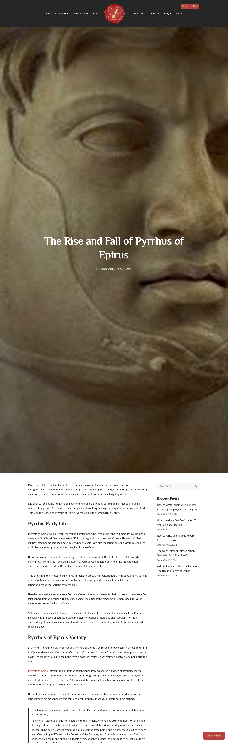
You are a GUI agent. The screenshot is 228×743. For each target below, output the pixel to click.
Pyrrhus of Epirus (38, 670)
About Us (154, 13)
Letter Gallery (80, 13)
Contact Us (137, 13)
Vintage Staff (106, 268)
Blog (95, 13)
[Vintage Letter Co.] (114, 13)
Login (179, 13)
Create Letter (189, 6)
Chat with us (214, 735)
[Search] (196, 486)
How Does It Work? (57, 13)
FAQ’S (167, 13)
